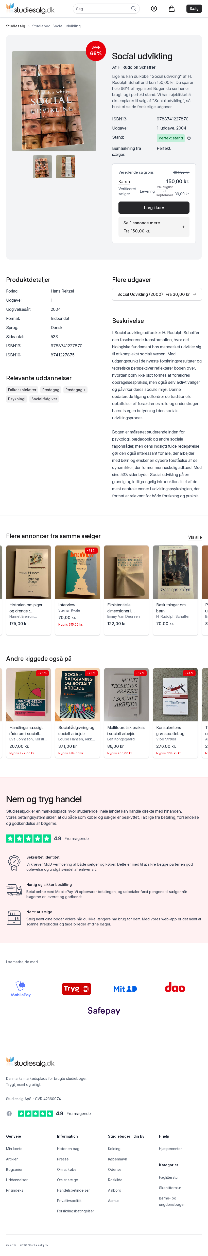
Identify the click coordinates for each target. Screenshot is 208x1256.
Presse (63, 1159)
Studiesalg (15, 26)
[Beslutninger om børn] (175, 572)
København (117, 1159)
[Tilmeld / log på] (154, 8)
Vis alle (195, 537)
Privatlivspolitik (69, 1200)
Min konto (14, 1148)
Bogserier (14, 1169)
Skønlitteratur (170, 1188)
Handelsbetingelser (73, 1190)
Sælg (194, 8)
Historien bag (68, 1148)
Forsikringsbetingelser (75, 1211)
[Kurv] (171, 8)
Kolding (114, 1148)
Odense (115, 1169)
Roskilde (115, 1180)
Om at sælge (67, 1180)
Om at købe (67, 1169)
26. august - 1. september (164, 191)
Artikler (12, 1159)
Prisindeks (14, 1190)
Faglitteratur (169, 1177)
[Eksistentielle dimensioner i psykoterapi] (126, 572)
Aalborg (114, 1190)
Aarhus (113, 1200)
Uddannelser (17, 1180)
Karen (124, 181)
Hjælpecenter (170, 1148)
